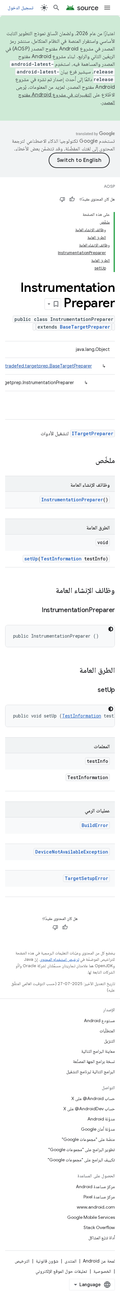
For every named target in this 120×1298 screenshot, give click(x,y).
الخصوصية (102, 1271)
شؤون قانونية (47, 1261)
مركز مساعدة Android (95, 1186)
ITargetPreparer (92, 433)
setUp (31, 559)
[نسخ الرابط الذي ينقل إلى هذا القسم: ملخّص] (89, 461)
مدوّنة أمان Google (98, 1129)
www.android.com (96, 1207)
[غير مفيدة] (62, 199)
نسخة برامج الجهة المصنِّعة (94, 1061)
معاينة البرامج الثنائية (98, 1051)
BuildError (95, 825)
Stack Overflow (99, 1227)
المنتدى (70, 1261)
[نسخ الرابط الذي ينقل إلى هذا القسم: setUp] (91, 690)
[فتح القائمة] (107, 7)
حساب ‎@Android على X (93, 1098)
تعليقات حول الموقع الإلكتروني (61, 1271)
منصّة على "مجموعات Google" (88, 1139)
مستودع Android (99, 1020)
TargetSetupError (86, 878)
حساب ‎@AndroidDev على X (89, 1109)
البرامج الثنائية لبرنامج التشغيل (90, 1071)
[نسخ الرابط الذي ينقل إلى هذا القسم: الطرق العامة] (73, 671)
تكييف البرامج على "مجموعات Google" (81, 1160)
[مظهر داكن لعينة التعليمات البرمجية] (111, 629)
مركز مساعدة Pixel (99, 1197)
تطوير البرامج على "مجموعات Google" (81, 1149)
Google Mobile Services (91, 1217)
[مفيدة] (72, 199)
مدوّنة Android (101, 1119)
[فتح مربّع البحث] (56, 7)
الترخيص (22, 1261)
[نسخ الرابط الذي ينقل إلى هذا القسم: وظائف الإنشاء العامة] (49, 591)
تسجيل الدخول (20, 8)
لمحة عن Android (99, 1261)
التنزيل (109, 1041)
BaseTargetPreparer (85, 327)
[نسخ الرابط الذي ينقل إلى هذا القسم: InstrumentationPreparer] (35, 610)
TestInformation (61, 559)
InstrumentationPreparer (72, 500)
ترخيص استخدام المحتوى (59, 959)
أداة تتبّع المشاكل (101, 1238)
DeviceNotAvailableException (71, 852)
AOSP (109, 186)
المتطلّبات (107, 1031)
